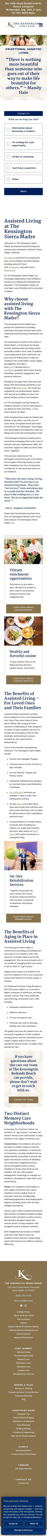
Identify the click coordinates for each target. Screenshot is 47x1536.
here (13, 522)
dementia (11, 270)
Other (15, 179)
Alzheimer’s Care (23, 1363)
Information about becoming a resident (23, 129)
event (11, 367)
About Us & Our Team (23, 1315)
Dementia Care (23, 1366)
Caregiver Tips (23, 1414)
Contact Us (23, 1483)
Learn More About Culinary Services (23, 679)
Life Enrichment (16, 792)
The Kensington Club (23, 1355)
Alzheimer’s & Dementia (23, 1421)
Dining (19, 804)
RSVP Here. (28, 13)
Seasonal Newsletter (23, 1337)
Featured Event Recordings (23, 1454)
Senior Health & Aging (23, 1417)
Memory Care (23, 1359)
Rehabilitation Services (23, 1374)
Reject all (34, 1523)
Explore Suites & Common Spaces (23, 1326)
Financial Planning (23, 1396)
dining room (22, 388)
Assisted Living (23, 1352)
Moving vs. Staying (23, 1388)
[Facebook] (21, 1306)
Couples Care (23, 1370)
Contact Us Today (23, 1099)
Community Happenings (23, 1432)
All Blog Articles (23, 1428)
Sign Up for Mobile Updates (23, 1436)
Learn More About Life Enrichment (23, 608)
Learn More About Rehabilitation (23, 918)
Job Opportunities (23, 1468)
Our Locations (23, 1319)
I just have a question (24, 168)
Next (23, 191)
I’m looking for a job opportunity (23, 144)
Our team (8, 257)
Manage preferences (23, 1530)
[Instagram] (26, 1306)
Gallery (23, 1323)
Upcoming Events (23, 1450)
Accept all (13, 1523)
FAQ (23, 1399)
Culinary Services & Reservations (23, 1330)
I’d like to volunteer (23, 156)
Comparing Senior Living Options (23, 1392)
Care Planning (23, 1425)
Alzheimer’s (14, 267)
